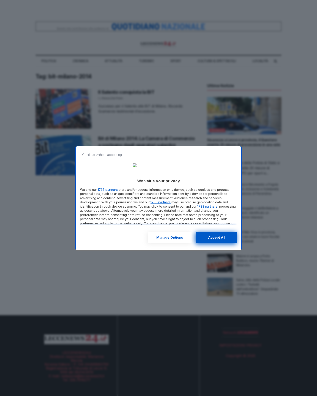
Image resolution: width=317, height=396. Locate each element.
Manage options (169, 237)
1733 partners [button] (108, 190)
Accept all (216, 237)
